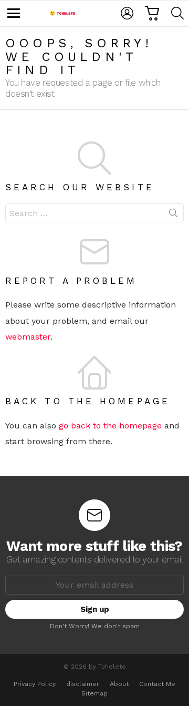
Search (173, 215)
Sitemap (94, 693)
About (119, 684)
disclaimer (82, 684)
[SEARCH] (177, 13)
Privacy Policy (35, 684)
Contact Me (157, 684)
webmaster (27, 337)
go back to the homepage (110, 426)
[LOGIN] (127, 13)
